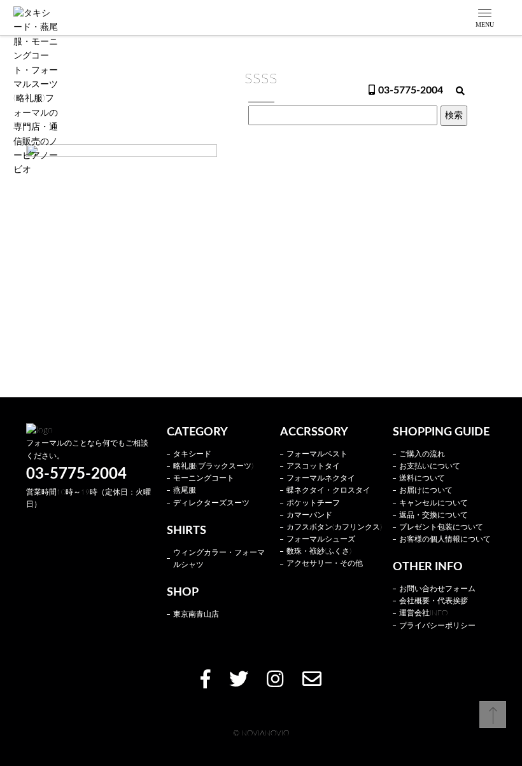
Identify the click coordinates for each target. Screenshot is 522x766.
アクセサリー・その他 (324, 563)
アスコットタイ (313, 466)
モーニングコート (203, 478)
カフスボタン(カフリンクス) (334, 527)
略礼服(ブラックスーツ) (213, 466)
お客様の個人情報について (445, 539)
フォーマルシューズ (320, 539)
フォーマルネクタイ (320, 478)
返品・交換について (433, 515)
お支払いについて (429, 466)
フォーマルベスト (317, 454)
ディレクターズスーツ (211, 503)
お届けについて (426, 490)
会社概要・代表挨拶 (433, 601)
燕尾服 (184, 490)
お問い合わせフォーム (437, 588)
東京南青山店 (196, 614)
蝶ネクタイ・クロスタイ (328, 490)
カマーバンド (309, 515)
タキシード (192, 454)
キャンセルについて (433, 503)
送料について (422, 478)
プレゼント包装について (441, 527)
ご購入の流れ (422, 454)
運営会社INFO (423, 613)
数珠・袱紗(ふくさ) (318, 551)
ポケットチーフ (313, 503)
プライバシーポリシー (437, 625)
